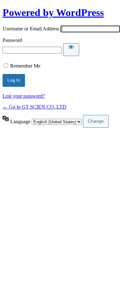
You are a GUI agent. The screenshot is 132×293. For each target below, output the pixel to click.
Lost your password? (24, 96)
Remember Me (25, 66)
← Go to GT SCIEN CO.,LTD (34, 107)
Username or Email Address (31, 28)
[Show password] (71, 49)
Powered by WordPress (53, 12)
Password (12, 40)
